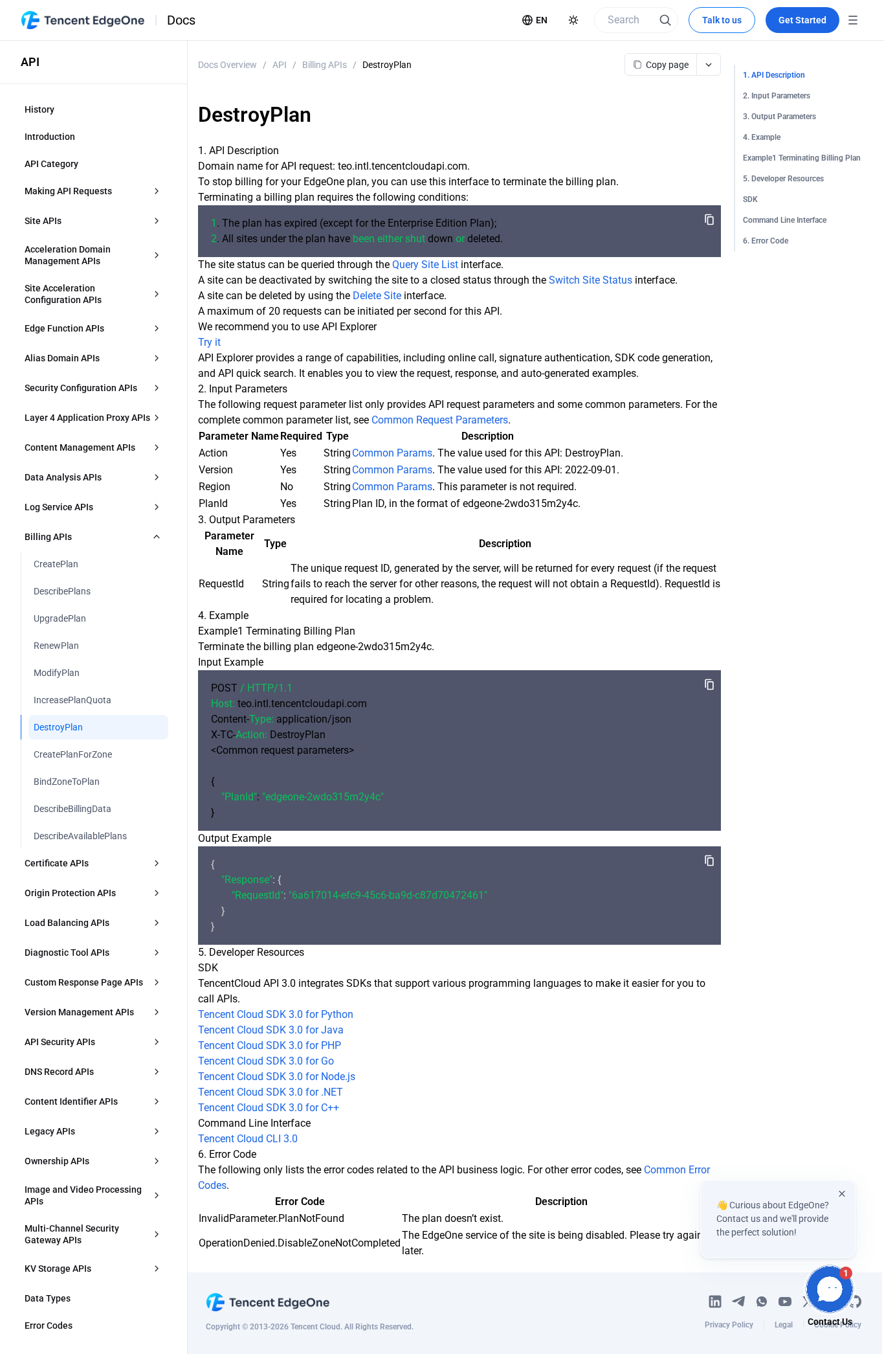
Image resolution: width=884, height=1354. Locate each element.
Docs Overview (227, 65)
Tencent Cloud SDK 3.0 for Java (271, 1030)
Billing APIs (324, 65)
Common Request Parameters (439, 420)
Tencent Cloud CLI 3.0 (248, 1139)
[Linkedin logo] (715, 1301)
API (279, 65)
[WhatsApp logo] (761, 1301)
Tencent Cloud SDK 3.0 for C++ (268, 1107)
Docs (181, 20)
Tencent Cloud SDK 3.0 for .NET (270, 1092)
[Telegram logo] (738, 1301)
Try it (209, 342)
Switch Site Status (590, 280)
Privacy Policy (729, 1324)
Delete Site (377, 295)
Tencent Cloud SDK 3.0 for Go (266, 1061)
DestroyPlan (387, 65)
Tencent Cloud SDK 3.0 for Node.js (276, 1076)
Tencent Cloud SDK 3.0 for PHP (269, 1045)
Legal (784, 1324)
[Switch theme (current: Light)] (573, 20)
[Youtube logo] (785, 1301)
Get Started (802, 20)
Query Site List (425, 264)
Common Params (392, 453)
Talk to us (722, 20)
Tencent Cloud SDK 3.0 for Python (275, 1014)
